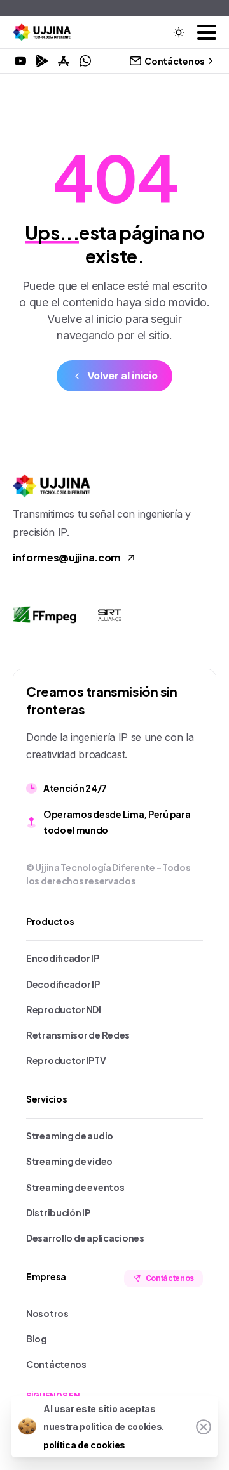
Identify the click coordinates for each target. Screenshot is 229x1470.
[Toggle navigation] (206, 32)
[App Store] (63, 61)
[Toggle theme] (178, 32)
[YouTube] (20, 61)
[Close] (203, 1427)
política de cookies (84, 1445)
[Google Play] (42, 61)
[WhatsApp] (85, 61)
